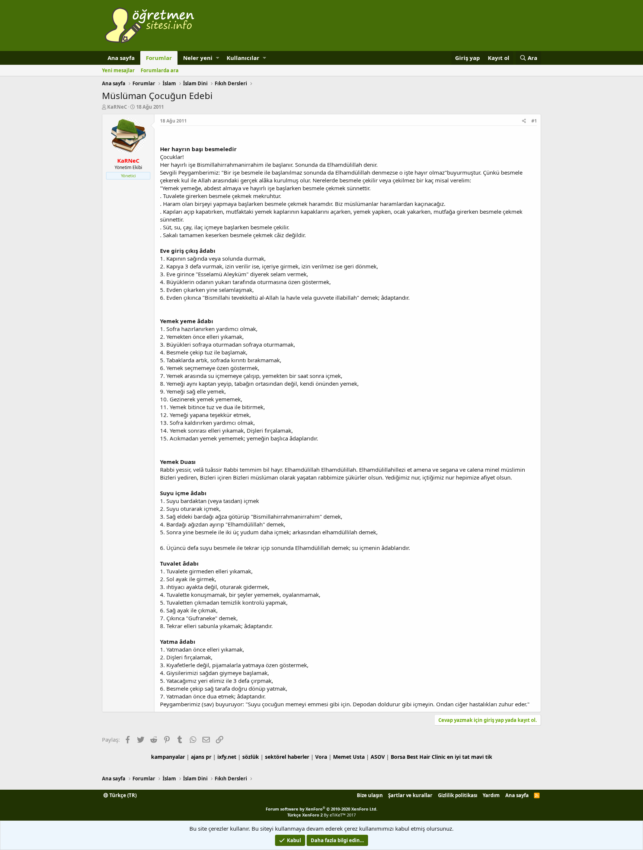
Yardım (491, 795)
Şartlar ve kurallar (410, 795)
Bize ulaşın (370, 795)
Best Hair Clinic (426, 756)
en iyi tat (458, 756)
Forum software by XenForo (321, 809)
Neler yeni (197, 57)
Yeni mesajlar (118, 70)
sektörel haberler (287, 756)
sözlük (250, 756)
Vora (321, 756)
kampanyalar (168, 756)
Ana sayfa (121, 57)
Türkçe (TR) (122, 795)
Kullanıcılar (243, 57)
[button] (217, 58)
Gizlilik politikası (457, 795)
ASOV (378, 756)
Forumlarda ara (160, 70)
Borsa (398, 756)
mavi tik (481, 756)
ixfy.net (226, 756)
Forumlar (159, 57)
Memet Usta (349, 756)
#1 (534, 121)
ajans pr (201, 756)
